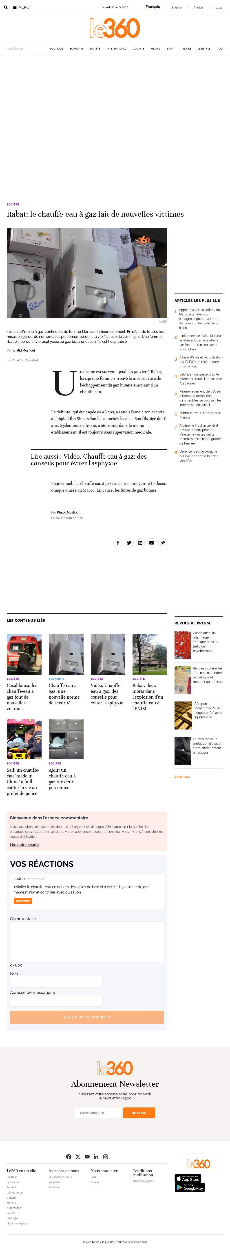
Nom (15, 973)
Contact (96, 1182)
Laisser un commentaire (87, 1017)
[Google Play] (190, 1187)
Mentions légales (143, 1181)
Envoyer (139, 1112)
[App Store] (188, 1178)
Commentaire (23, 918)
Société (95, 48)
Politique (56, 48)
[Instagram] (105, 1156)
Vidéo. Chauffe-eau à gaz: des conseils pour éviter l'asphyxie (89, 459)
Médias (155, 48)
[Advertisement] (115, 111)
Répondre (23, 900)
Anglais (198, 7)
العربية (219, 7)
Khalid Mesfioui (24, 350)
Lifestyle (204, 48)
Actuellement (15, 48)
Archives (54, 1187)
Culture (138, 48)
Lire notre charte (24, 845)
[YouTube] (87, 1156)
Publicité (54, 1182)
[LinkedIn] (96, 1156)
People (186, 48)
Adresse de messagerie (32, 992)
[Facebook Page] (68, 1156)
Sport (171, 48)
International (116, 48)
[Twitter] (78, 1156)
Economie (76, 48)
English (177, 7)
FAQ (93, 1177)
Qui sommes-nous (60, 1177)
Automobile (14, 1208)
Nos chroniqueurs (18, 1223)
